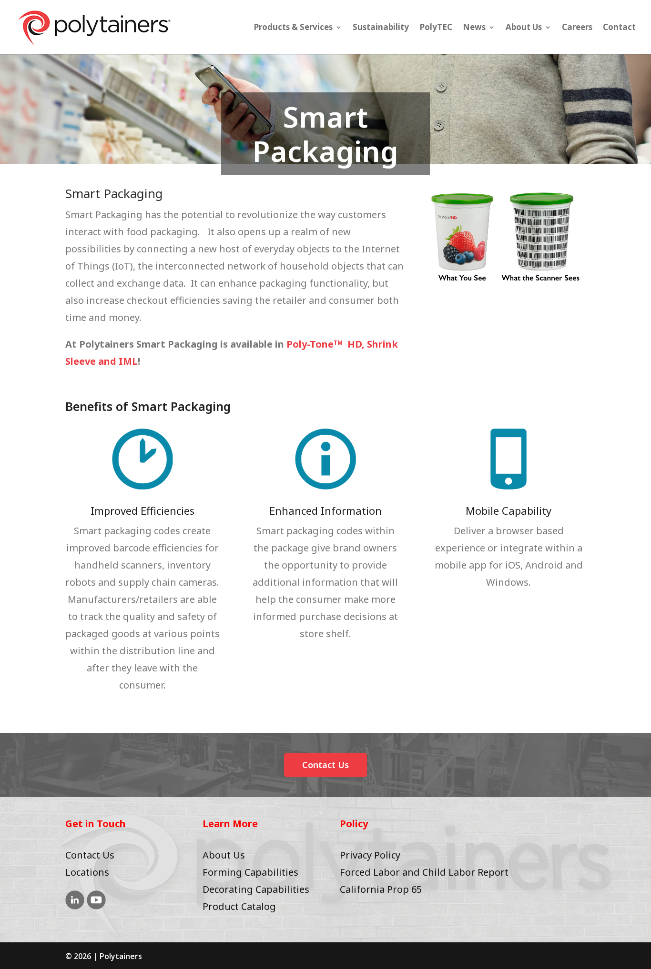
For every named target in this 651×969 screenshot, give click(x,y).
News (474, 28)
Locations (87, 872)
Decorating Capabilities (256, 889)
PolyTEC (435, 28)
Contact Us (325, 764)
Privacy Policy (370, 855)
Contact (619, 28)
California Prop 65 (381, 889)
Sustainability (381, 28)
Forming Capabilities (250, 872)
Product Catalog (239, 906)
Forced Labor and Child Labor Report (424, 872)
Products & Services (293, 28)
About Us (524, 28)
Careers (577, 28)
